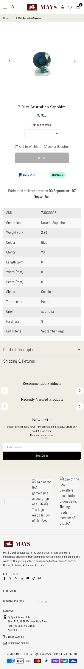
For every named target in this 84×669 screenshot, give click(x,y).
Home (6, 18)
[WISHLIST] (70, 7)
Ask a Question (58, 146)
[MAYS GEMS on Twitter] (10, 578)
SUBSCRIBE (42, 455)
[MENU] (5, 7)
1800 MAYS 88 (16, 637)
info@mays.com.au (18, 643)
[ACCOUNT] (62, 7)
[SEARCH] (13, 7)
